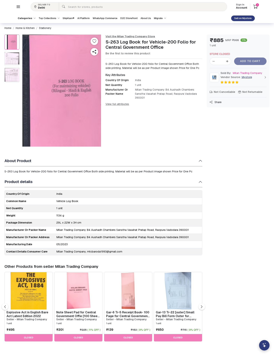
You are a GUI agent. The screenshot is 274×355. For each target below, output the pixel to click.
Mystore (247, 77)
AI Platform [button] (83, 18)
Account (241, 7)
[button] (18, 7)
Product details (18, 181)
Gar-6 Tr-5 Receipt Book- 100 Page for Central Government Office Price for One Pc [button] (127, 314)
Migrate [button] (158, 18)
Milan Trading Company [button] (241, 73)
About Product (17, 160)
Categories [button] (25, 18)
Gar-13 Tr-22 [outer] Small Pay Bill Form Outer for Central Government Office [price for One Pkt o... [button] (175, 314)
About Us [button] (146, 18)
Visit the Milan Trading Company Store (130, 36)
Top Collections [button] (48, 18)
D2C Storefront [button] (129, 18)
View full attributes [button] (117, 104)
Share (217, 102)
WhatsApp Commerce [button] (105, 18)
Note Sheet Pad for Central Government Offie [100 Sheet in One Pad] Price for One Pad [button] (78, 314)
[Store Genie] (264, 345)
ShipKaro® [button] (68, 18)
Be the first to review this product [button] (127, 53)
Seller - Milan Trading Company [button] (27, 319)
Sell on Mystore (243, 18)
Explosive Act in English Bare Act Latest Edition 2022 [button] (27, 314)
